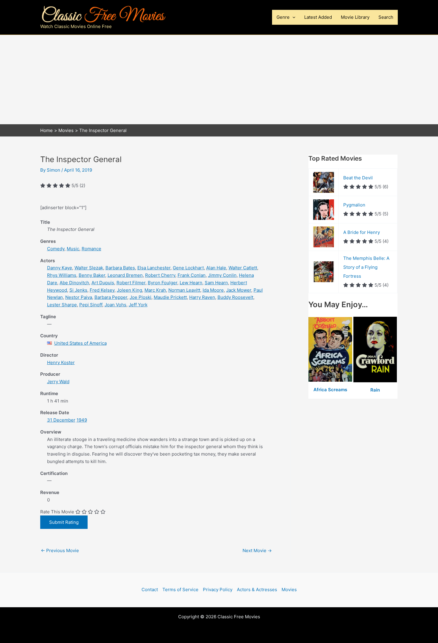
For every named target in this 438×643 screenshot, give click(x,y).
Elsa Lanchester (153, 268)
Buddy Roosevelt (235, 297)
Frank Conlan (192, 275)
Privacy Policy (217, 589)
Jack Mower (238, 290)
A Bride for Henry (361, 232)
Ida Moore (213, 290)
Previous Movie (60, 550)
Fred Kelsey (102, 290)
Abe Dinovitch (74, 282)
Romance (91, 248)
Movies (289, 589)
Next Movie (257, 550)
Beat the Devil (358, 178)
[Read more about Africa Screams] (330, 349)
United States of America (80, 343)
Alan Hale (216, 268)
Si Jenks (78, 290)
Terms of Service (180, 589)
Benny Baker (92, 275)
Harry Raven (202, 297)
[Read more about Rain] (375, 349)
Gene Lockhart (188, 268)
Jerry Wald (58, 381)
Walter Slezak (88, 268)
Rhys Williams (61, 275)
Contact (150, 589)
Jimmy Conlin (222, 275)
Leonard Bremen (125, 275)
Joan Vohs (115, 304)
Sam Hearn (216, 282)
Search (385, 17)
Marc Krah (155, 290)
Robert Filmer (131, 282)
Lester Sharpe (62, 304)
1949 (82, 420)
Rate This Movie (57, 512)
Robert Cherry (160, 275)
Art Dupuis (102, 282)
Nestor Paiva (78, 297)
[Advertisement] (219, 79)
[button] (292, 17)
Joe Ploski (140, 297)
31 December (61, 420)
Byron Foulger (162, 282)
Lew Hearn (191, 282)
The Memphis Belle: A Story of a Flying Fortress (366, 267)
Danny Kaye (59, 268)
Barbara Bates (120, 268)
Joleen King (129, 290)
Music (73, 248)
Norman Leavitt (184, 290)
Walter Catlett (243, 268)
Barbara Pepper (110, 297)
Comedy (55, 248)
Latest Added (318, 17)
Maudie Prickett (170, 297)
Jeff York (138, 304)
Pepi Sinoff (90, 304)
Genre (283, 17)
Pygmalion (354, 205)
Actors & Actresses (257, 589)
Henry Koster (61, 362)
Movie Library (355, 17)
